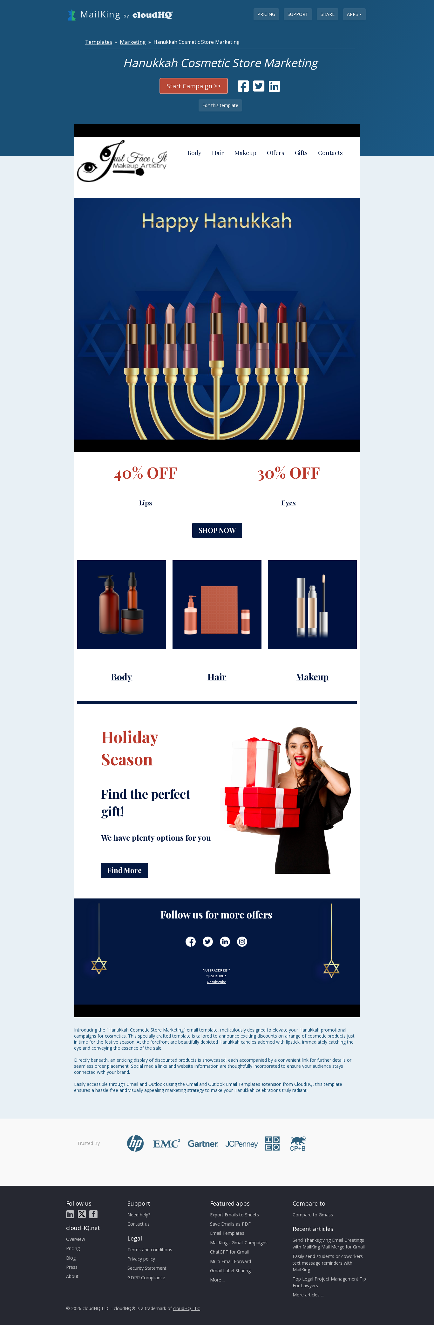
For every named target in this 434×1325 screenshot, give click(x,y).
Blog (71, 1258)
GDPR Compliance (146, 1278)
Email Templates (227, 1233)
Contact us (138, 1224)
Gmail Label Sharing (230, 1271)
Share (328, 14)
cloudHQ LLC (186, 1308)
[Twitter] (208, 942)
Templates (98, 41)
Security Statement (146, 1268)
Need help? (138, 1215)
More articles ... (308, 1295)
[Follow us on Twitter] (82, 1214)
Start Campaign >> (193, 86)
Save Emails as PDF (230, 1224)
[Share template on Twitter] (258, 89)
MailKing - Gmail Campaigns (239, 1243)
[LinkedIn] (225, 942)
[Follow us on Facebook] (93, 1214)
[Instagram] (242, 942)
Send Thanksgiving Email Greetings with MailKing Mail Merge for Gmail (329, 1243)
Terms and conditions (149, 1250)
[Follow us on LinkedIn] (70, 1214)
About (72, 1276)
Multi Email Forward (230, 1261)
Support (298, 14)
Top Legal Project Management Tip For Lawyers (329, 1282)
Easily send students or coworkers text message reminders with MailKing (328, 1263)
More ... (217, 1280)
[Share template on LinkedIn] (274, 89)
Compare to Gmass (313, 1215)
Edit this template (220, 105)
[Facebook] (191, 942)
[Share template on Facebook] (243, 89)
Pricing (266, 14)
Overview (75, 1239)
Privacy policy (141, 1259)
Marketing (133, 41)
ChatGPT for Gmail (229, 1252)
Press (72, 1267)
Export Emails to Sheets (234, 1215)
